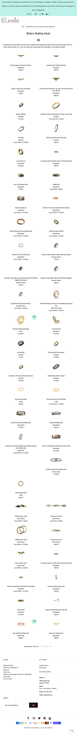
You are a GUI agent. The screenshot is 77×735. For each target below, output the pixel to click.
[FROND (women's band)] (21, 507)
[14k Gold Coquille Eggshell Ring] (21, 320)
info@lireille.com (47, 695)
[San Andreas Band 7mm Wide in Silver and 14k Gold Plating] (56, 554)
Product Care (6, 672)
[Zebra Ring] (21, 128)
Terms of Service (7, 679)
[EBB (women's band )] (56, 530)
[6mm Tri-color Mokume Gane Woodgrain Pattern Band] (56, 437)
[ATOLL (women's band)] (21, 554)
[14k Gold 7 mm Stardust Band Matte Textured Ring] (56, 199)
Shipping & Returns (8, 665)
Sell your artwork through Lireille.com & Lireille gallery (17, 674)
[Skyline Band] (56, 175)
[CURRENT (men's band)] (21, 530)
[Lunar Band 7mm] (21, 152)
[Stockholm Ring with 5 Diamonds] (56, 367)
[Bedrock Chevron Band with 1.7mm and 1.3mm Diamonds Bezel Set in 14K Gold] (56, 79)
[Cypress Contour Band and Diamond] (21, 79)
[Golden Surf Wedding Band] (56, 624)
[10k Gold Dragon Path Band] (56, 222)
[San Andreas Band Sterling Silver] (56, 577)
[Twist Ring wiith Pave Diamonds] (56, 343)
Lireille (37, 728)
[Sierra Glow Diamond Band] (21, 175)
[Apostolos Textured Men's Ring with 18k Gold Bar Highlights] (56, 269)
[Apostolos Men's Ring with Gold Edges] (21, 294)
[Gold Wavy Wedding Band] (56, 413)
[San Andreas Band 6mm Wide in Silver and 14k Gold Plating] (56, 152)
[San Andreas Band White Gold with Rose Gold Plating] (21, 577)
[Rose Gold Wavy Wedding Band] (21, 624)
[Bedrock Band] (21, 601)
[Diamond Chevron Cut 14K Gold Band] (56, 390)
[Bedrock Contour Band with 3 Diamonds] (21, 56)
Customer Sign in (43, 665)
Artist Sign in (42, 667)
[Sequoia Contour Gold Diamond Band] (56, 56)
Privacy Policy (6, 676)
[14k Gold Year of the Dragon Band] (21, 245)
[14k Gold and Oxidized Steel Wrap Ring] (56, 128)
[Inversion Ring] (21, 343)
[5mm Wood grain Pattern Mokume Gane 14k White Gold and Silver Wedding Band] (21, 437)
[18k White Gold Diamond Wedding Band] (56, 460)
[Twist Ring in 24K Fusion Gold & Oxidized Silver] (21, 367)
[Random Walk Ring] (21, 105)
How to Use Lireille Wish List (10, 667)
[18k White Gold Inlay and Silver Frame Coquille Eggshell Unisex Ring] (56, 294)
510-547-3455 (48, 692)
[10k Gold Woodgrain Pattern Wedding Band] (21, 222)
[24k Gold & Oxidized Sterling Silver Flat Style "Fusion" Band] (56, 105)
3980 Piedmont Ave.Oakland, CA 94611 (44, 682)
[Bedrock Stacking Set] (21, 199)
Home (23, 26)
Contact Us (6, 670)
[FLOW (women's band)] (56, 507)
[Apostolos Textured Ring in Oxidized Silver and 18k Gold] (56, 245)
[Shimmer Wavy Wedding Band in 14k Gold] (56, 601)
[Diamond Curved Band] (21, 390)
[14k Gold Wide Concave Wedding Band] (21, 413)
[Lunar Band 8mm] (56, 320)
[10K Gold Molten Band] (21, 484)
